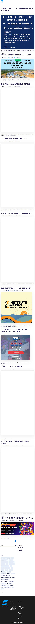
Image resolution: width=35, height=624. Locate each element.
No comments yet (20, 290)
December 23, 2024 (5, 445)
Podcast (20, 613)
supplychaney (10, 13)
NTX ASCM (8, 573)
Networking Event (3, 573)
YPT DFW (2, 589)
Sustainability (11, 581)
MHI (5, 571)
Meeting (2, 571)
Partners (20, 606)
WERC (9, 587)
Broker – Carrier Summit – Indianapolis (16, 213)
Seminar (13, 577)
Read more (2, 53)
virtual (2, 587)
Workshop (12, 587)
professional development (5, 577)
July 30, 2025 (4, 86)
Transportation (9, 583)
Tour (5, 583)
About (19, 618)
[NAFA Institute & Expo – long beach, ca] (16, 308)
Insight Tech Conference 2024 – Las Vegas (17, 518)
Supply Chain (6, 579)
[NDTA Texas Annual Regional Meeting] (17, 110)
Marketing (10, 569)
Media (19, 612)
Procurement (8, 575)
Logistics (2, 569)
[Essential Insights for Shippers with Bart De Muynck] (17, 32)
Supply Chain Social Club (4, 581)
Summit (2, 579)
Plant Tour (13, 573)
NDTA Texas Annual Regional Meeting (15, 84)
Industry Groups (21, 607)
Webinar (5, 587)
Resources (19, 605)
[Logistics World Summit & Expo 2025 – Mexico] (17, 480)
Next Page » (19, 541)
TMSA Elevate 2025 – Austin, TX (12, 366)
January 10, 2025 (4, 215)
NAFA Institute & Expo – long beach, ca (16, 288)
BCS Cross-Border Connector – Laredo (16, 55)
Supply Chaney (20, 550)
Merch (20, 611)
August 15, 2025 (4, 13)
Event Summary (20, 547)
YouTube (20, 614)
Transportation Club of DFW (5, 585)
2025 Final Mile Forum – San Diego (14, 138)
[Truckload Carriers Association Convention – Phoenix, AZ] (15, 348)
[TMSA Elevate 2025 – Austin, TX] (17, 403)
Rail (10, 577)
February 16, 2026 (4, 57)
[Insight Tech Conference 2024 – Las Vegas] (17, 529)
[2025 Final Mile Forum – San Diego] (17, 175)
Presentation (3, 575)
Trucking (11, 585)
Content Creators (21, 608)
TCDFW (2, 583)
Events (19, 617)
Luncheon (6, 569)
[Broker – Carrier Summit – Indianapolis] (17, 250)
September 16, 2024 (5, 520)
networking (8, 571)
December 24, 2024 (5, 290)
